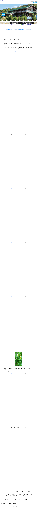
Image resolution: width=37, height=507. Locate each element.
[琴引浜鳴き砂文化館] (4, 0)
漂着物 (31, 494)
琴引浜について (24, 491)
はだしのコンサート (29, 495)
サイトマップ (31, 499)
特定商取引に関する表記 (8, 499)
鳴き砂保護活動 (19, 494)
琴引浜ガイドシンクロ (27, 498)
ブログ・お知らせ (8, 495)
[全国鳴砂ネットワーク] (29, 24)
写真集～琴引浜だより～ (16, 495)
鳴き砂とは (17, 491)
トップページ (7, 491)
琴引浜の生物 (7, 494)
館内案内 (12, 491)
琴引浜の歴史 (13, 494)
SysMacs (24, 506)
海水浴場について (30, 491)
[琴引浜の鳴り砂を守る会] (23, 24)
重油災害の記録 (26, 494)
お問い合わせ (25, 499)
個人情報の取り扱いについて (17, 499)
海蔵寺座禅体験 (20, 498)
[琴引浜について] (13, 24)
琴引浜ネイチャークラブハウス (12, 498)
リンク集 (23, 495)
